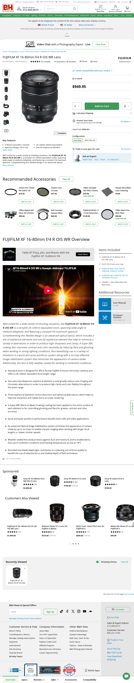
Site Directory (15, 649)
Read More (83, 254)
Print (95, 61)
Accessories (71, 679)
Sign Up (50, 611)
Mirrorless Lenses (32, 51)
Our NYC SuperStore (48, 634)
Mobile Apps (94, 670)
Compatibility (89, 679)
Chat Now (100, 44)
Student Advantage (78, 634)
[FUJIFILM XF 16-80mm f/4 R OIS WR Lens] (39, 96)
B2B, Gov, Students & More (24, 2)
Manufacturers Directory (50, 649)
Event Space (75, 642)
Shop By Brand (15, 653)
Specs (24, 679)
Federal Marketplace (79, 631)
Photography (13, 51)
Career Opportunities (48, 653)
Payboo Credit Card (47, 642)
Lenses (22, 51)
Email (13, 612)
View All (66, 179)
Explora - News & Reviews (81, 645)
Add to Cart (102, 106)
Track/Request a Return (19, 634)
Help (118, 2)
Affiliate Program (46, 645)
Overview (10, 679)
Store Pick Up (113, 648)
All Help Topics (15, 656)
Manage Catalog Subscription (22, 638)
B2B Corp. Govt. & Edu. (80, 638)
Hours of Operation (47, 638)
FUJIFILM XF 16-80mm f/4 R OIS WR (53, 51)
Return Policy (15, 631)
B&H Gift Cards (114, 652)
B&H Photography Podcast (81, 649)
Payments (13, 642)
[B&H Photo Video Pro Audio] (9, 8)
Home (5, 51)
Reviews (39, 679)
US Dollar (120, 609)
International (15, 645)
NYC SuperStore (102, 2)
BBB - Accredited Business (15, 670)
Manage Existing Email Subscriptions (25, 618)
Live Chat (124, 2)
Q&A (55, 679)
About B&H (44, 631)
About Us (112, 2)
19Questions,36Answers (65, 61)
